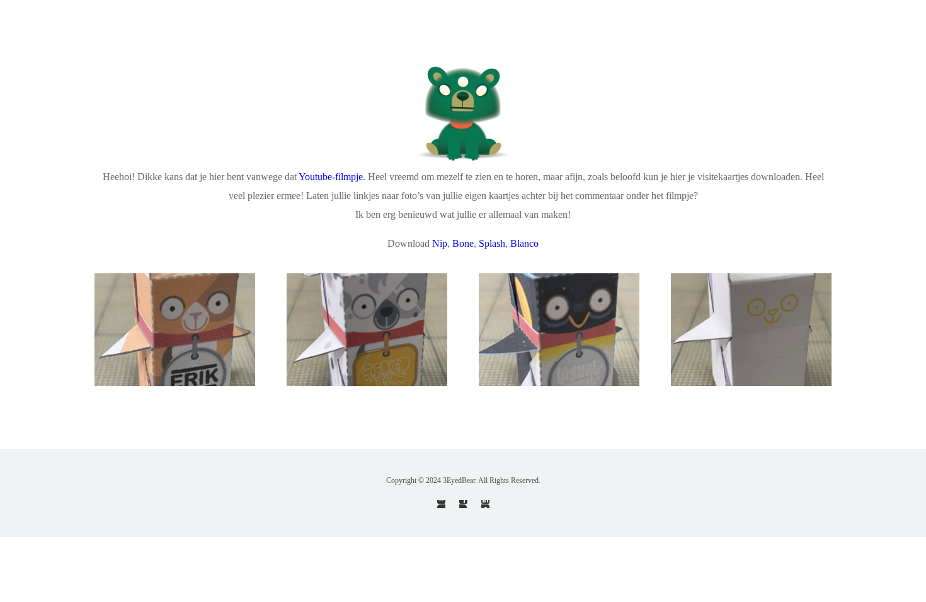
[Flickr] (441, 504)
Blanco (524, 243)
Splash (492, 243)
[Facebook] (463, 504)
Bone (463, 243)
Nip (439, 243)
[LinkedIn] (485, 504)
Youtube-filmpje (331, 176)
